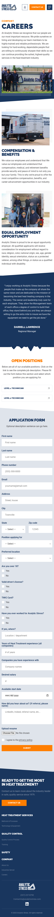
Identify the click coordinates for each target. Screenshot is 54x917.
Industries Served (8, 870)
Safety (6, 852)
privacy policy (25, 740)
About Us (5, 865)
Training (5, 845)
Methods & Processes (10, 821)
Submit (27, 748)
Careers (4, 875)
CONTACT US (37, 7)
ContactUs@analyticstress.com (27, 899)
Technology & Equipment (11, 826)
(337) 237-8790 (27, 895)
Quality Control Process (10, 840)
